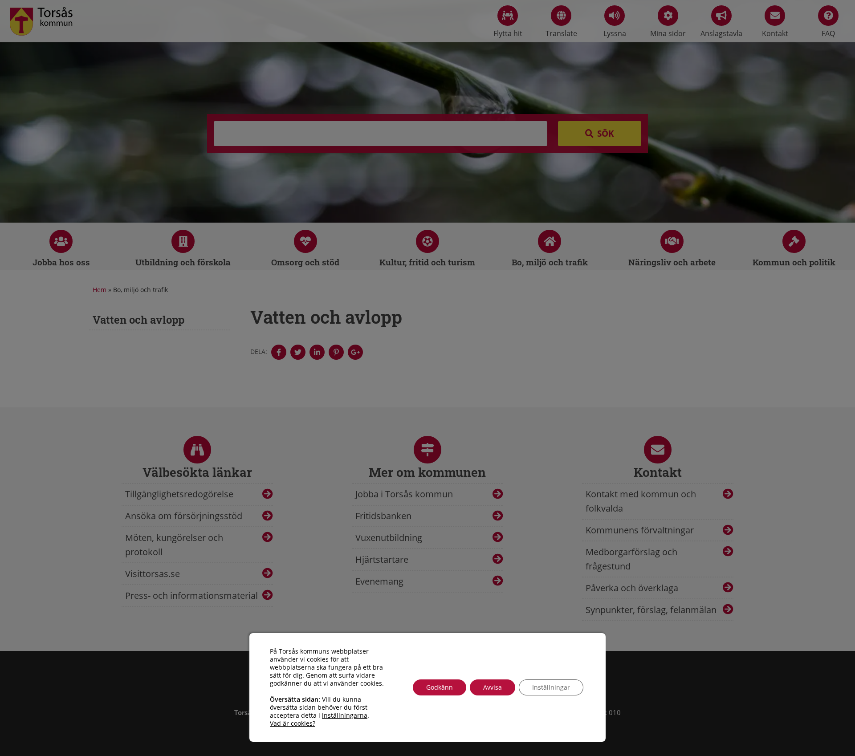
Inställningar (551, 687)
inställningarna (344, 715)
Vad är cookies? (292, 723)
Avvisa (492, 687)
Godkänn (439, 687)
